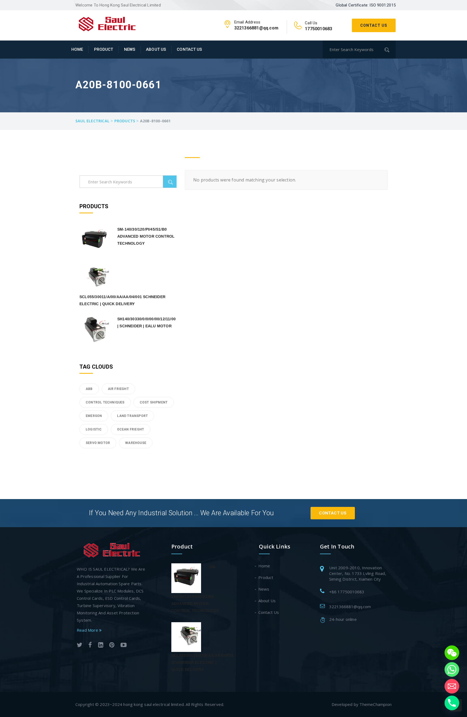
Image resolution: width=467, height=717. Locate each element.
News (129, 49)
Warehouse (135, 443)
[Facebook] (90, 645)
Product (103, 49)
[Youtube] (124, 645)
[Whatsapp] (452, 669)
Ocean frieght (130, 429)
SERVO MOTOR (98, 443)
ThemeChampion (375, 704)
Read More (88, 630)
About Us (156, 49)
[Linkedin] (100, 645)
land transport (132, 416)
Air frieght (118, 389)
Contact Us (373, 25)
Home (77, 49)
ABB (89, 389)
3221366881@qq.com (350, 606)
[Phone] (452, 703)
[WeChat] (452, 652)
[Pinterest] (111, 645)
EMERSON (94, 416)
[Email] (452, 686)
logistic (94, 429)
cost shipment (154, 402)
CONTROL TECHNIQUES (105, 402)
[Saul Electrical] (107, 23)
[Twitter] (79, 645)
